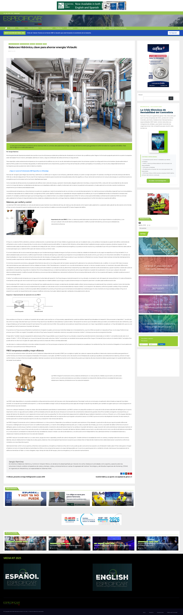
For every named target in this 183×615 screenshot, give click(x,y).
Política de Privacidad (172, 612)
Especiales (32, 43)
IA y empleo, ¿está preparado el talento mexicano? (65, 545)
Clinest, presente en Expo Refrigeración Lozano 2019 (26, 477)
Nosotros (151, 612)
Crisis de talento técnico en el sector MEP (92, 28)
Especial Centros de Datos (117, 28)
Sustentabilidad (47, 28)
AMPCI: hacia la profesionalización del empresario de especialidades (22, 544)
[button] (178, 28)
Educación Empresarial (55, 543)
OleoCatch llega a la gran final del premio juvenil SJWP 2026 (112, 545)
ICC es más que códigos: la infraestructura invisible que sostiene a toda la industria (67, 501)
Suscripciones (160, 612)
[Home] (6, 28)
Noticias (68, 543)
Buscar (141, 94)
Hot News (63, 543)
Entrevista (25, 541)
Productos (59, 28)
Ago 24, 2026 (142, 548)
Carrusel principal (10, 541)
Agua (95, 543)
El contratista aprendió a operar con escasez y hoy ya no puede (24, 501)
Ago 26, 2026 (98, 548)
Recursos (70, 28)
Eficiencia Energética (24, 43)
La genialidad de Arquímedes (158, 249)
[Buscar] (171, 98)
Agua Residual (101, 543)
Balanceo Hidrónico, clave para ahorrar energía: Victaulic (43, 47)
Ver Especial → (173, 33)
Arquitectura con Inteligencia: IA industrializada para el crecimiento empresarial (155, 544)
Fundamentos (39, 43)
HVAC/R (12, 28)
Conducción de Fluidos (14, 43)
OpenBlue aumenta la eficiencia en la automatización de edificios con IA (111, 501)
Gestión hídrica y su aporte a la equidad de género (113, 477)
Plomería (21, 28)
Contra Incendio (33, 28)
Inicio (144, 612)
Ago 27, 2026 (10, 548)
